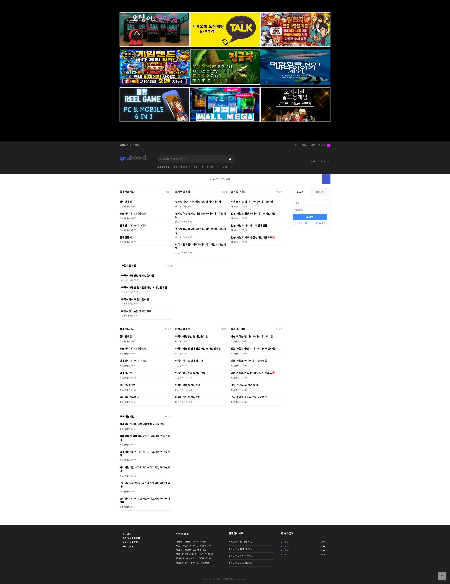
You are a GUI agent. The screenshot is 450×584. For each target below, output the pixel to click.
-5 (217, 167)
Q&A (304, 145)
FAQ (296, 145)
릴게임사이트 (238, 191)
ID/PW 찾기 (320, 223)
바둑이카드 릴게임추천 (187, 396)
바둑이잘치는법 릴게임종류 (136, 311)
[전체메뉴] (326, 179)
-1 (202, 167)
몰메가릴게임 (127, 191)
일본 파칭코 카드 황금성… (241, 563)
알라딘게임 (126, 201)
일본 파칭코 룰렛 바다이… (241, 549)
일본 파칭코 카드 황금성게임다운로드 (251, 237)
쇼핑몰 (135, 145)
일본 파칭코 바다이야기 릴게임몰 (249, 225)
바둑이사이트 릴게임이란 (135, 299)
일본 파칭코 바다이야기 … (241, 556)
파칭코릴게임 (128, 265)
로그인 (326, 161)
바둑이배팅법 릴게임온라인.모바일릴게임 (144, 287)
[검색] (230, 159)
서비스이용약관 (130, 542)
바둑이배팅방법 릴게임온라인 (137, 275)
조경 (195, 167)
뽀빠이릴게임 (182, 191)
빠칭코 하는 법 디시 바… (240, 542)
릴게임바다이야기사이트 (133, 225)
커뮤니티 (124, 145)
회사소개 (127, 534)
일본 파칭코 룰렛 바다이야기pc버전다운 (253, 213)
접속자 (324, 145)
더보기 (168, 191)
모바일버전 (128, 546)
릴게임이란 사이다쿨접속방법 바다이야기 (198, 201)
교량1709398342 (181, 167)
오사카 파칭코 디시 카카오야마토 (249, 396)
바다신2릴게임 (128, 384)
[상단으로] (442, 576)
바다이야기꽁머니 (129, 396)
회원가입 (315, 161)
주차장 (210, 167)
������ (163, 167)
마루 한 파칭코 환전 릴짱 (244, 384)
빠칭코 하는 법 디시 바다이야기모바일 (252, 201)
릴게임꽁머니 (127, 237)
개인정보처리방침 (131, 538)
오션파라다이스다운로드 (133, 213)
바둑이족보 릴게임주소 (187, 384)
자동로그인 (301, 223)
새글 (313, 145)
